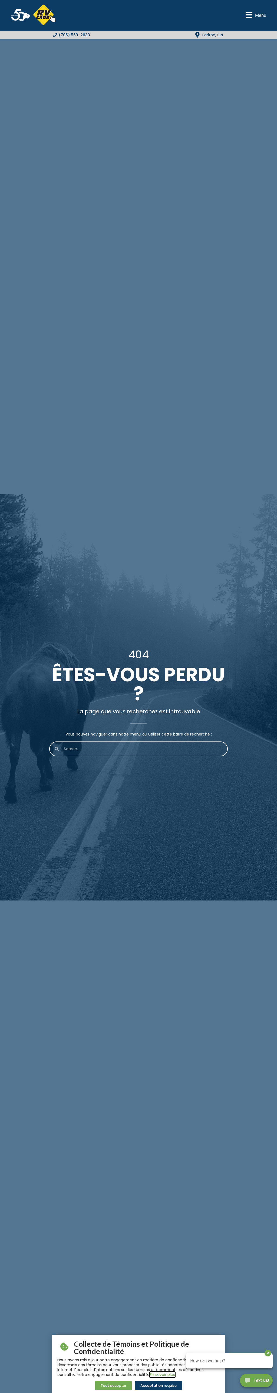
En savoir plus (162, 1374)
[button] (256, 15)
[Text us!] (256, 1382)
